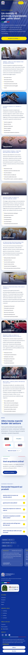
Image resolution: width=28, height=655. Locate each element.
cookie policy (6, 644)
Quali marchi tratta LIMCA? (13, 503)
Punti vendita (4, 626)
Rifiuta (14, 647)
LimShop (5, 610)
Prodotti (3, 599)
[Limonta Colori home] (3, 3)
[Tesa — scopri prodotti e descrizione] (15, 445)
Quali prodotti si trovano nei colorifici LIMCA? (13, 496)
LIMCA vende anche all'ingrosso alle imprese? (13, 524)
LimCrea (5, 613)
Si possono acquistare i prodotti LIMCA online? (13, 516)
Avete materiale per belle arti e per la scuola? (13, 531)
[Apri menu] (25, 2)
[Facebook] (6, 635)
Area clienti (5, 629)
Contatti (3, 624)
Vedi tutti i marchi (13, 450)
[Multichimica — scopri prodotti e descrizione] (9, 438)
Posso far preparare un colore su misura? (13, 509)
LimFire (4, 615)
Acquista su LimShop (13, 38)
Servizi (2, 602)
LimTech (5, 617)
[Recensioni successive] (18, 546)
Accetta (14, 651)
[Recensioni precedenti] (15, 546)
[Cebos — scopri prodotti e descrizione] (22, 438)
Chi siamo (3, 597)
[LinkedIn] (9, 635)
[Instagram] (2, 635)
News (2, 604)
